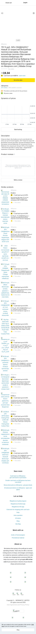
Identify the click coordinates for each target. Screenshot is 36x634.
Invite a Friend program (18, 535)
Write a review (18, 180)
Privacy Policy (24, 605)
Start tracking (18, 129)
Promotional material (18, 538)
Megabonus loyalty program (18, 501)
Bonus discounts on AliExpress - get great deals (18, 485)
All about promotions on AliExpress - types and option (18, 488)
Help (18, 512)
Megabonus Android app (18, 504)
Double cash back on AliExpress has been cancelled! (18, 481)
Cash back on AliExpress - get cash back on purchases (18, 476)
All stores (18, 518)
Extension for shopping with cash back (18, 509)
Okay (18, 630)
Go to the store (18, 80)
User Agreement (12, 605)
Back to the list (2, 13)
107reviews (4, 87)
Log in (25, 2)
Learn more (22, 75)
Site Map (18, 524)
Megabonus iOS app (18, 506)
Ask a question (18, 515)
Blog (18, 521)
